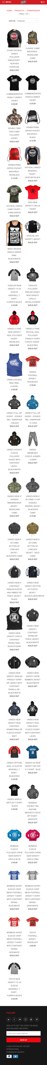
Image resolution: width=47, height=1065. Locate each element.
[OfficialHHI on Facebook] (14, 1019)
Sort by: (12, 21)
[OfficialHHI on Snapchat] (31, 1019)
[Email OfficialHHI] (37, 1019)
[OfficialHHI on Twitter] (9, 1019)
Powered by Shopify (15, 1052)
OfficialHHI (17, 1046)
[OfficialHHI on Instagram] (26, 1019)
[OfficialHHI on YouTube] (20, 1019)
